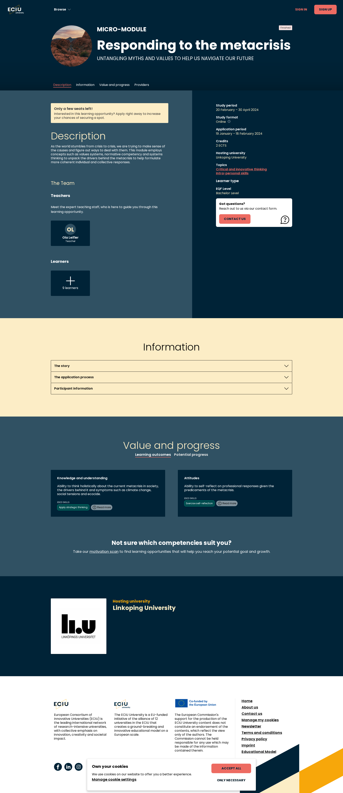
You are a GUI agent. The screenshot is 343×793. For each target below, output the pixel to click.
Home (247, 701)
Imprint (248, 745)
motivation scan (104, 551)
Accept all (231, 768)
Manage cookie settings (114, 779)
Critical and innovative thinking (241, 169)
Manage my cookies (260, 720)
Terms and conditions (262, 732)
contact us (235, 219)
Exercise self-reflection (199, 503)
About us (250, 707)
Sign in (301, 9)
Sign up (325, 9)
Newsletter (251, 726)
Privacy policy (254, 739)
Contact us (252, 713)
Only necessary (231, 780)
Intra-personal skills (232, 173)
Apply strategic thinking (73, 507)
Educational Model (259, 751)
